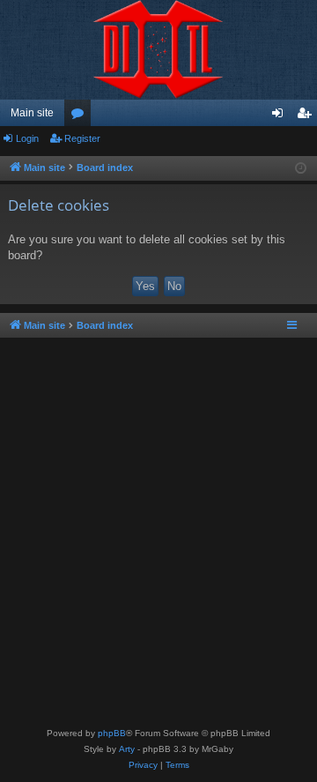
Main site (32, 113)
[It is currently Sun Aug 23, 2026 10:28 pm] (300, 169)
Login (27, 138)
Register (82, 138)
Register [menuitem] (307, 116)
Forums (81, 116)
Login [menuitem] (281, 116)
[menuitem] (143, 765)
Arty (127, 749)
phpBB (112, 733)
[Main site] (158, 50)
